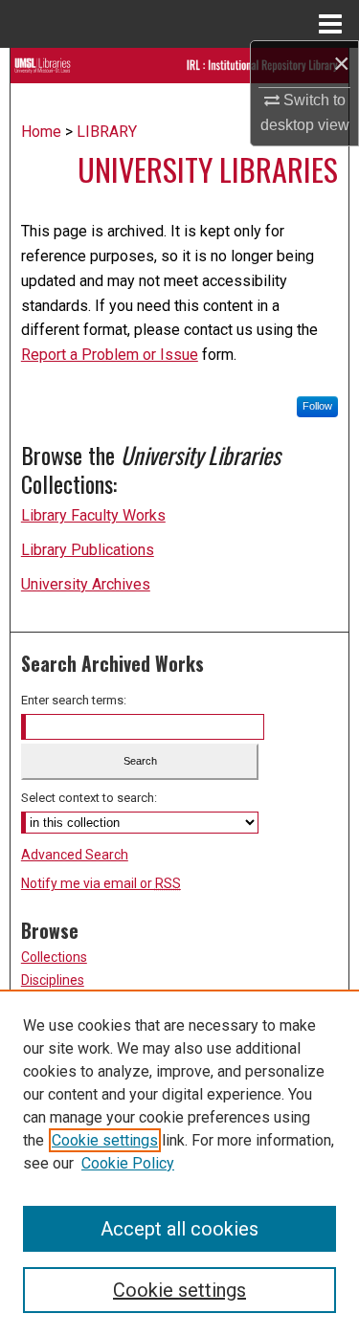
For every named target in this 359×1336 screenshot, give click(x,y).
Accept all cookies (179, 1228)
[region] (179, 1163)
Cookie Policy (127, 1163)
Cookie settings (105, 1140)
